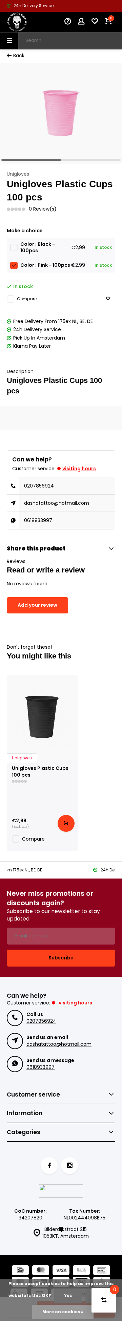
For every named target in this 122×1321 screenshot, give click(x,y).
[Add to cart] (66, 823)
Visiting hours (79, 468)
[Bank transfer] (81, 1271)
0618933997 (38, 520)
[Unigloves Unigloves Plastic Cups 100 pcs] (42, 717)
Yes (68, 1295)
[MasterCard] (40, 1271)
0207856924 (39, 485)
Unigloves (18, 174)
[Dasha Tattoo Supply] (27, 22)
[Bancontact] (101, 1271)
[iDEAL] (20, 1271)
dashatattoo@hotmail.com (56, 503)
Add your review (37, 605)
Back (18, 55)
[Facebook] (49, 1165)
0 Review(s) (43, 209)
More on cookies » (62, 1312)
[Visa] (61, 1271)
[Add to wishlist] (108, 299)
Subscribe (61, 957)
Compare (27, 299)
